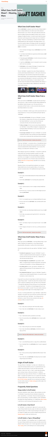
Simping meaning (21, 414)
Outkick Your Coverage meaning (27, 160)
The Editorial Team (4, 18)
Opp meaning (20, 289)
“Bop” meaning (21, 425)
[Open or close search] (46, 1)
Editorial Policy (8, 433)
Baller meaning (43, 399)
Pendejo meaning (32, 381)
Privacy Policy (3, 433)
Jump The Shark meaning (22, 379)
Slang (2, 8)
